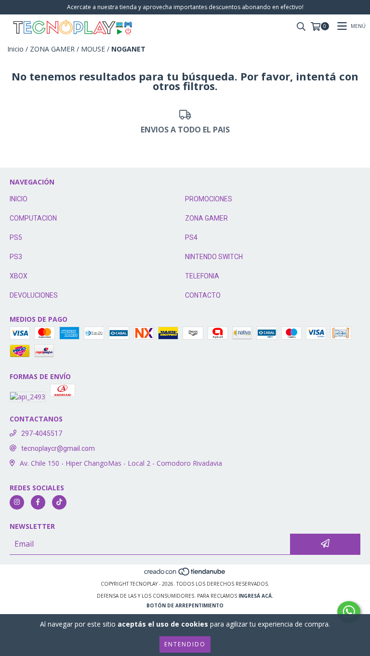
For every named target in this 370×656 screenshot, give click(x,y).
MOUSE (93, 48)
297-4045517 (41, 433)
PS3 (16, 257)
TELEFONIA (202, 276)
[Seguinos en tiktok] (59, 502)
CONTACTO (203, 295)
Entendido (185, 644)
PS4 (191, 237)
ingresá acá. (255, 595)
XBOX (18, 276)
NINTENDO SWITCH (214, 257)
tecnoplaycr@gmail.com (58, 448)
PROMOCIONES (208, 199)
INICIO (18, 199)
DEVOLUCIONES (34, 295)
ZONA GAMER (52, 48)
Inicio (15, 48)
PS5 (16, 237)
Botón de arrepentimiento (185, 605)
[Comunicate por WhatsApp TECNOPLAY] (348, 611)
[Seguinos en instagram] (17, 502)
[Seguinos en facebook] (38, 502)
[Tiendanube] (185, 574)
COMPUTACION (33, 218)
